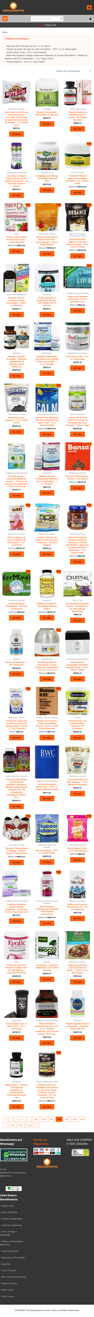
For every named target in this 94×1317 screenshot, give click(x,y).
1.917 (21, 1125)
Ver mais (16, 134)
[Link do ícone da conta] (90, 19)
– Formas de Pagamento (11, 1218)
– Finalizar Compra (8, 1283)
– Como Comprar (8, 1270)
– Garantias (5, 1264)
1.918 (29, 1125)
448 (74, 1119)
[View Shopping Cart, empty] (89, 7)
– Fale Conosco (7, 1296)
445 (51, 1119)
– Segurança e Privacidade (12, 1257)
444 (44, 1119)
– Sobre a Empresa (9, 1212)
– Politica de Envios (9, 1251)
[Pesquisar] (61, 18)
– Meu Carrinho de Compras (13, 1277)
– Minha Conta (6, 1290)
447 (67, 1119)
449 (82, 1119)
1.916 (12, 1125)
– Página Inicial (7, 1206)
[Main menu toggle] (5, 18)
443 (36, 1119)
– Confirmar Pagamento (11, 1225)
